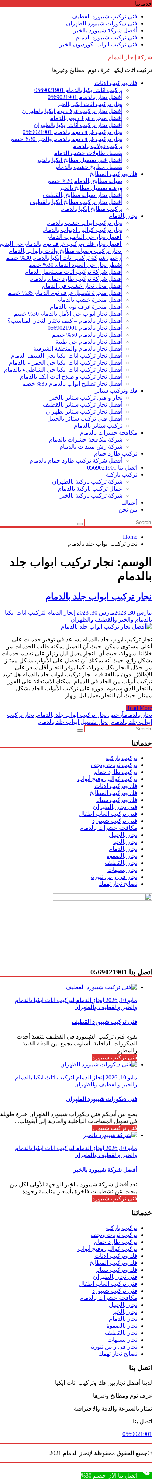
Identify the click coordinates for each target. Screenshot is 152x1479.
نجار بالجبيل (123, 835)
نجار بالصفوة (122, 856)
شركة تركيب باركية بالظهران (87, 481)
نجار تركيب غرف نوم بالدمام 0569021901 (72, 132)
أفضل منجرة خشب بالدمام (89, 300)
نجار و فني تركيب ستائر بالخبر (86, 397)
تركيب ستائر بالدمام (98, 425)
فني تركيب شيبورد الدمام (106, 37)
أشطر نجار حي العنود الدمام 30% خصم (75, 265)
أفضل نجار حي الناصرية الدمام (84, 237)
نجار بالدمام (123, 216)
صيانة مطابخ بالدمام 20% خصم (84, 181)
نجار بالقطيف (121, 863)
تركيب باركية (121, 474)
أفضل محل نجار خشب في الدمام (82, 286)
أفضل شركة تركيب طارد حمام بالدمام (76, 279)
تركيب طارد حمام (115, 453)
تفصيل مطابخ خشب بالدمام (88, 167)
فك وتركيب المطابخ (113, 174)
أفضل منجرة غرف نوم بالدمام (86, 118)
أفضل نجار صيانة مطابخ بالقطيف (82, 195)
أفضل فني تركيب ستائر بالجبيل (84, 418)
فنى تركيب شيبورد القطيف (104, 16)
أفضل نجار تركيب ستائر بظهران (84, 411)
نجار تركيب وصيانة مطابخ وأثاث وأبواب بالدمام (65, 251)
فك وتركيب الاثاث (115, 83)
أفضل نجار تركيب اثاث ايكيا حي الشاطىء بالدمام (63, 370)
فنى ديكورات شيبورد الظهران (101, 23)
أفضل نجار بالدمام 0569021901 (85, 97)
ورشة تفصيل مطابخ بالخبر (90, 188)
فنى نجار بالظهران (115, 807)
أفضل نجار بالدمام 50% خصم (87, 335)
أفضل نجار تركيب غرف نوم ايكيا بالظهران (72, 111)
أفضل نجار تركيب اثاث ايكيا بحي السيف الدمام (66, 356)
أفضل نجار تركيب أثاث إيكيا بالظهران (78, 125)
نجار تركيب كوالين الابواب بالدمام (82, 230)
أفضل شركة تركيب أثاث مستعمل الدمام (73, 272)
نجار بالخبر (124, 842)
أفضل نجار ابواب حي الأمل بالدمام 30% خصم (68, 314)
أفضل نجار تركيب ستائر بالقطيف (82, 404)
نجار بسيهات (122, 870)
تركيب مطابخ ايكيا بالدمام (91, 209)
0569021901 (137, 1434)
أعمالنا (129, 502)
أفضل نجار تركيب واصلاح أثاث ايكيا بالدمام (71, 377)
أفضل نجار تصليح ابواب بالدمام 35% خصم (72, 384)
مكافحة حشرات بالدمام (108, 432)
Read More (139, 708)
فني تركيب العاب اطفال (108, 814)
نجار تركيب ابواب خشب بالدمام (84, 223)
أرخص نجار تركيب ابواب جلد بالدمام (80, 715)
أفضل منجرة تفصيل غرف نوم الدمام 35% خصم (65, 293)
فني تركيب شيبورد (114, 821)
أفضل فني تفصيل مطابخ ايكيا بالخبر (79, 160)
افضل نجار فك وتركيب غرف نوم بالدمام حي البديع (61, 244)
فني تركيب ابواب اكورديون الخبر (98, 44)
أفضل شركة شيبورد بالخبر (105, 30)
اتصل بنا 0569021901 (112, 467)
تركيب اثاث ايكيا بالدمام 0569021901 (78, 90)
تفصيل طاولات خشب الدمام (88, 153)
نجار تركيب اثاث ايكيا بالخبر (89, 104)
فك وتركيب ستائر (116, 391)
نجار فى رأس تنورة (114, 877)
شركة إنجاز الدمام (130, 57)
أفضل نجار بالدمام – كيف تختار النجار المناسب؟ (64, 321)
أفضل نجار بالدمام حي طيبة (88, 342)
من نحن (127, 509)
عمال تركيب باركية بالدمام (90, 488)
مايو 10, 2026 (120, 1000)
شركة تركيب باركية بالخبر (91, 495)
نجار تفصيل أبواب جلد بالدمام (73, 722)
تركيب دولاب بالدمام (97, 146)
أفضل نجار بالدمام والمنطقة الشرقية (77, 349)
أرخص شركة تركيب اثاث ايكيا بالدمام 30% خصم (64, 258)
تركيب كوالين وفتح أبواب (107, 779)
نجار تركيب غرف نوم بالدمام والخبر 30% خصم (66, 139)
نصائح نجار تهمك (118, 884)
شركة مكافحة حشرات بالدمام (85, 439)
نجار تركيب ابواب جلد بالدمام (98, 596)
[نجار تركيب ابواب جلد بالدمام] (106, 626)
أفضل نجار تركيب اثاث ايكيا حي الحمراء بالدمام (65, 363)
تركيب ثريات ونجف (114, 765)
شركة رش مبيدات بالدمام (90, 446)
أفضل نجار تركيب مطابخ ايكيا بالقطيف (76, 202)
